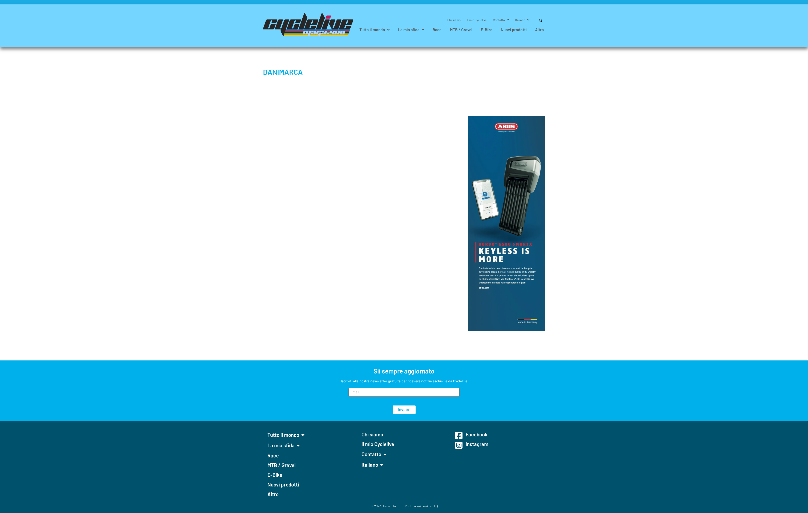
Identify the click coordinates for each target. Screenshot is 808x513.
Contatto (499, 20)
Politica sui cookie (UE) (421, 506)
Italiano (520, 20)
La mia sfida (409, 29)
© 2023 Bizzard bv (383, 506)
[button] (538, 20)
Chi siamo (454, 20)
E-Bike (486, 29)
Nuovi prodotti (514, 29)
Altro (539, 29)
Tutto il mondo (372, 29)
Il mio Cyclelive (477, 20)
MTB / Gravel (461, 29)
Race (437, 29)
